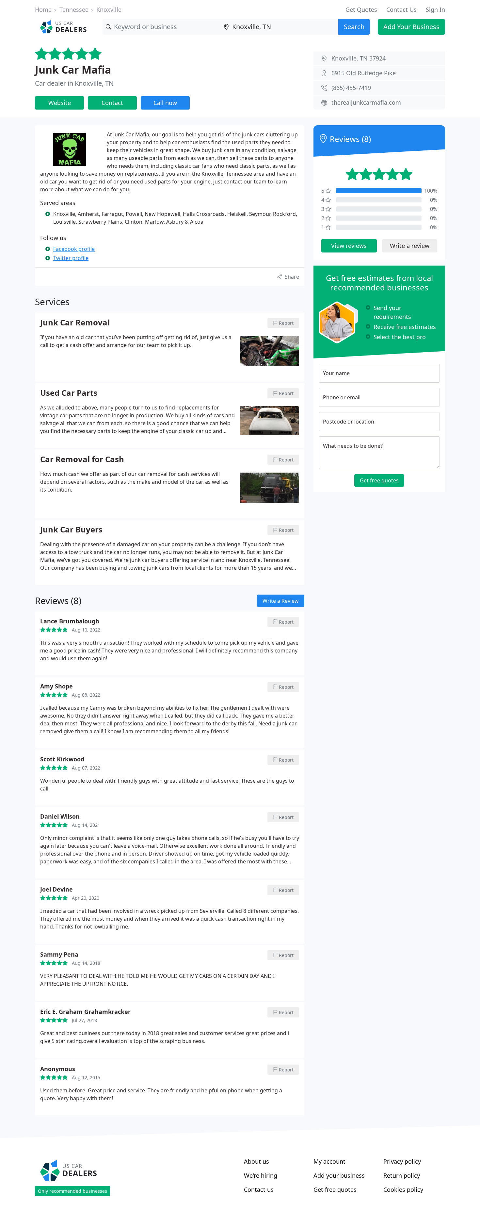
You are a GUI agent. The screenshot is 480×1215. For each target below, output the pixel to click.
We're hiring (260, 1175)
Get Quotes (361, 9)
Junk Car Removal (75, 323)
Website (59, 103)
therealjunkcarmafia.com (366, 102)
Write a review (409, 246)
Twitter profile (70, 258)
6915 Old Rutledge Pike (363, 73)
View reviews (349, 246)
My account (329, 1161)
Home (43, 9)
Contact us (259, 1189)
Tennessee (73, 9)
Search (354, 26)
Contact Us (401, 9)
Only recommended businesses (72, 1191)
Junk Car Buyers (71, 530)
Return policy (401, 1175)
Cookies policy (403, 1189)
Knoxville (108, 9)
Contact (112, 103)
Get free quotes (379, 480)
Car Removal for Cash (82, 459)
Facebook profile (74, 248)
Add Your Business (411, 26)
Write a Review (281, 600)
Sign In (435, 9)
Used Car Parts (68, 393)
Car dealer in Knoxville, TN (74, 83)
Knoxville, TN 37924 (358, 58)
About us (256, 1161)
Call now (165, 103)
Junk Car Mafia (73, 69)
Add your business (339, 1175)
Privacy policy (402, 1161)
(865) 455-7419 (351, 88)
